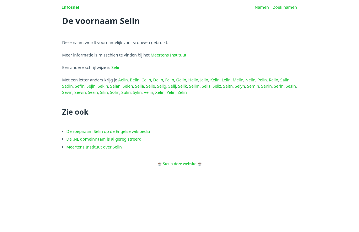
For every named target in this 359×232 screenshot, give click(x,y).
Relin (273, 80)
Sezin (93, 92)
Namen (262, 7)
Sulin (126, 92)
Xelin (160, 92)
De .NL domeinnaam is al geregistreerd (103, 139)
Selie (150, 86)
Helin (193, 80)
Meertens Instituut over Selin (94, 147)
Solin (114, 92)
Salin (284, 80)
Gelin (181, 80)
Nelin (250, 80)
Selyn (240, 86)
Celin (146, 80)
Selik (182, 86)
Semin (253, 86)
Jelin (204, 80)
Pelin (262, 80)
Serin (279, 86)
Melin (238, 80)
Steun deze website (179, 163)
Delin (158, 80)
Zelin (182, 92)
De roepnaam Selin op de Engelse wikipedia (108, 131)
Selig (161, 86)
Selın (115, 67)
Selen (128, 86)
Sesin (291, 86)
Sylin (137, 92)
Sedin (67, 86)
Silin (104, 92)
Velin (148, 92)
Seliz (217, 86)
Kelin (215, 80)
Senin (266, 86)
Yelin (171, 92)
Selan (115, 86)
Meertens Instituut (168, 55)
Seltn (228, 86)
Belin (134, 80)
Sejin (91, 86)
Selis (206, 86)
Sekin (103, 86)
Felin (169, 80)
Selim (194, 86)
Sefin (79, 86)
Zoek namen (285, 7)
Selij (172, 86)
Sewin (80, 92)
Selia (139, 86)
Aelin (123, 80)
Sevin (67, 92)
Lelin (226, 80)
